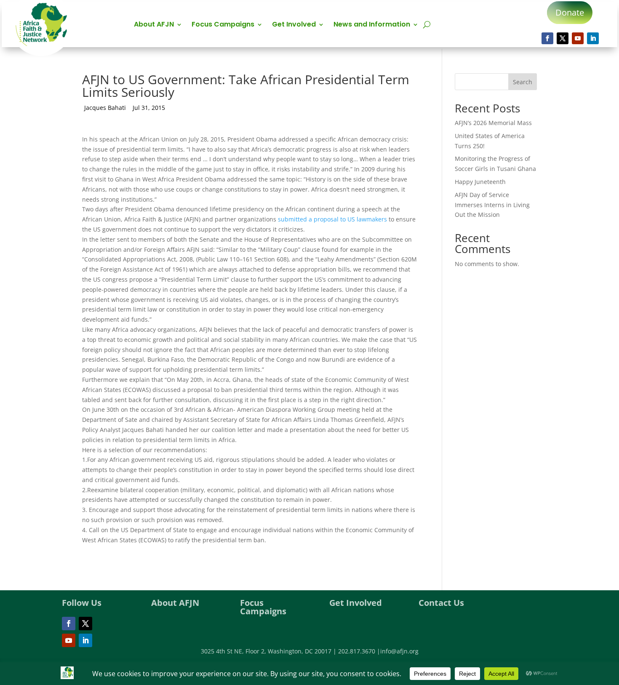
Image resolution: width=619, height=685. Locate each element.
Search (522, 82)
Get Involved (294, 25)
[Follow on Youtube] (578, 38)
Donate (569, 12)
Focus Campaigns (223, 25)
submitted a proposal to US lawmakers (333, 219)
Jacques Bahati (105, 108)
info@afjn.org (399, 651)
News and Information (372, 25)
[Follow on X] (562, 38)
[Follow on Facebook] (547, 38)
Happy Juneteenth (480, 182)
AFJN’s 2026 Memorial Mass (493, 123)
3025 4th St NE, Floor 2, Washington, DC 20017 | (269, 651)
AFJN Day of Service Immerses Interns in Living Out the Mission (492, 205)
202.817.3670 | (359, 651)
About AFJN (154, 25)
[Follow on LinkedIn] (593, 38)
